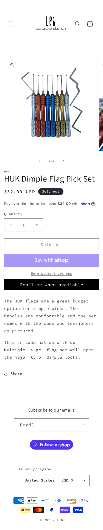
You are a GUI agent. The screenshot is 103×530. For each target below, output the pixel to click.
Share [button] (16, 373)
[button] (11, 24)
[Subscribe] (83, 424)
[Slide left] (40, 161)
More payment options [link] (51, 273)
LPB (60, 520)
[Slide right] (64, 161)
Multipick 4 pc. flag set (35, 349)
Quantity (13, 214)
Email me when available (51, 284)
